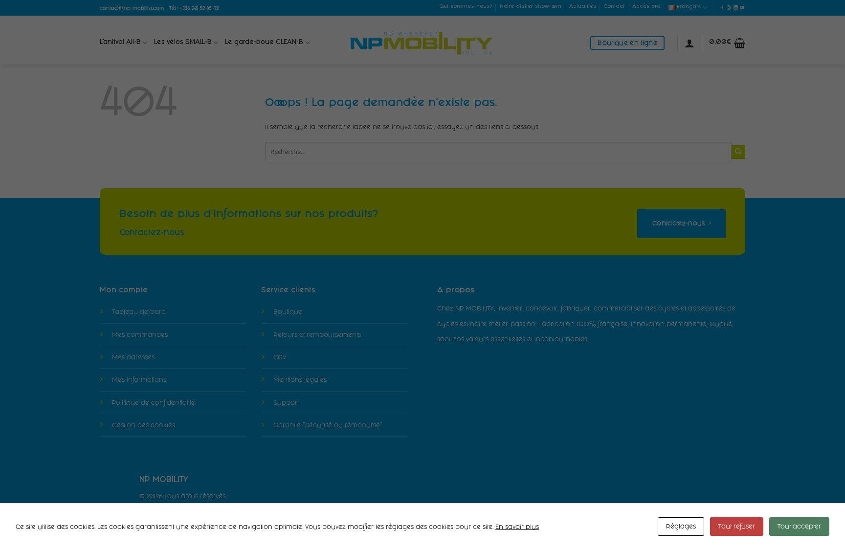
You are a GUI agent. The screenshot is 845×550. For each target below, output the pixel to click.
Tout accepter (799, 526)
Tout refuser (736, 526)
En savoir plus (517, 527)
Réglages (681, 526)
